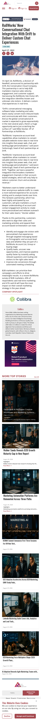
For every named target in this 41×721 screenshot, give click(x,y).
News (8, 698)
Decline (7, 716)
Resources (31, 698)
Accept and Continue (25, 716)
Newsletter (33, 8)
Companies (21, 698)
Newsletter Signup (31, 693)
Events (13, 698)
